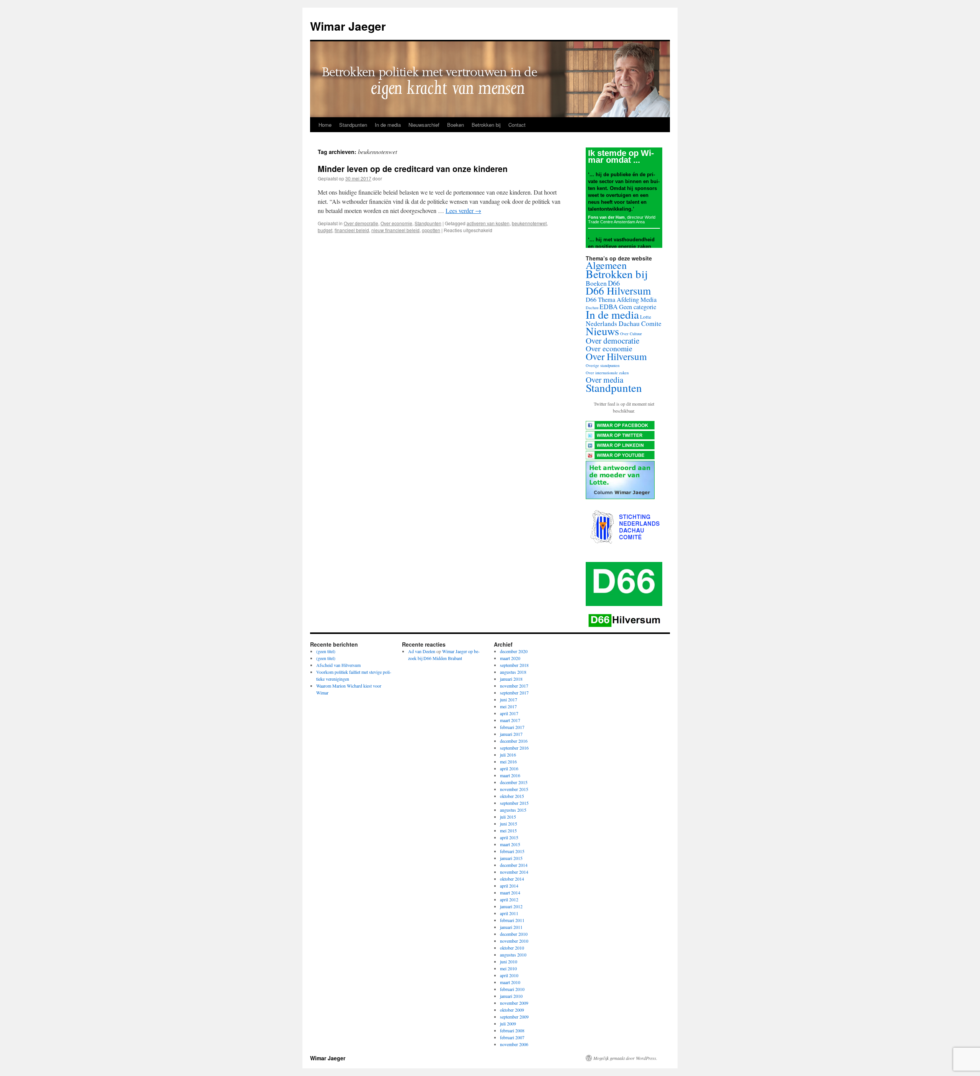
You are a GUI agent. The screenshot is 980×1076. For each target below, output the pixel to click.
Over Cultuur (631, 333)
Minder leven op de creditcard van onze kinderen (413, 168)
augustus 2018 (513, 672)
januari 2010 (511, 996)
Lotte (645, 316)
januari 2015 (511, 858)
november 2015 (514, 789)
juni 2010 (508, 961)
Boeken (455, 124)
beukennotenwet (529, 223)
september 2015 (514, 803)
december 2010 (514, 934)
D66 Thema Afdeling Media (621, 299)
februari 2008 (512, 1030)
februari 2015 (512, 851)
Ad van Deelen (421, 651)
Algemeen (606, 265)
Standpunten (353, 124)
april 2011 (509, 913)
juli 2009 (508, 1023)
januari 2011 (511, 927)
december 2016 (514, 741)
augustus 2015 (513, 810)
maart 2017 (510, 720)
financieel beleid (352, 230)
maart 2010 (510, 982)
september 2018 (514, 665)
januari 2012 (511, 906)
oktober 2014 (512, 879)
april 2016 (509, 768)
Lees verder (463, 210)
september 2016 (514, 748)
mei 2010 (508, 968)
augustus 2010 (513, 955)
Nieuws (602, 331)
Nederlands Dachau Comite (624, 323)
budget (325, 230)
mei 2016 (508, 761)
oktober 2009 (512, 1010)
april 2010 (509, 975)
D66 (614, 283)
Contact (517, 124)
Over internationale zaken (607, 372)
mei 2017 (508, 706)
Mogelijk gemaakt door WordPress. (625, 1058)
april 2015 (509, 837)
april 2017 (509, 713)
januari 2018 (511, 679)
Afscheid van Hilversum (338, 665)
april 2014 (509, 886)
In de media (388, 124)
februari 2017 (512, 727)
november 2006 (514, 1044)
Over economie (396, 223)
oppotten (431, 230)
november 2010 (514, 941)
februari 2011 (512, 920)
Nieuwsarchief (423, 124)
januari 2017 (511, 734)
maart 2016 (510, 775)
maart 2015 (510, 844)
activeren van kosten (488, 223)
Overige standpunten (602, 365)
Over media (604, 379)
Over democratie (361, 223)
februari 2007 (512, 1037)
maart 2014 (510, 892)
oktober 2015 (512, 796)
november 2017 (514, 686)
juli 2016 (508, 755)
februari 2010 (512, 989)
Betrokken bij (486, 124)
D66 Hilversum (618, 290)
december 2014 (514, 865)
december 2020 (514, 651)
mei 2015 (508, 830)
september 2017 (514, 692)
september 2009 (514, 1017)
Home (325, 124)
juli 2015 (508, 817)
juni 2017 (508, 699)
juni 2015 (508, 824)
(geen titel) (325, 651)
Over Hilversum (616, 356)
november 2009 (514, 1003)
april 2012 (509, 899)
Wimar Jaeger (348, 26)
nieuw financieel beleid (395, 230)
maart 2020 (510, 658)
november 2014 (514, 872)
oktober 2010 (512, 948)
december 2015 (514, 782)
